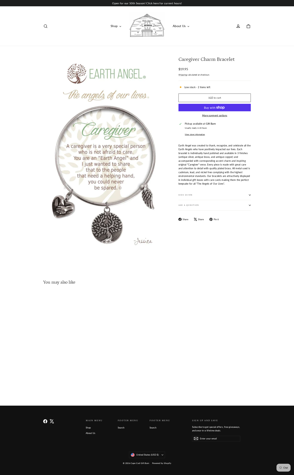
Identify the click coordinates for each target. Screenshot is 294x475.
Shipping (182, 74)
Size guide (185, 195)
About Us (180, 26)
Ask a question (188, 205)
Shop (115, 26)
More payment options (214, 115)
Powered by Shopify (161, 463)
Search (121, 427)
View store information (195, 134)
